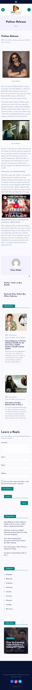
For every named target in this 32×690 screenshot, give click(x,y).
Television (9, 596)
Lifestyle (8, 591)
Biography (9, 574)
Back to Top (17, 686)
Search (8, 496)
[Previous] (23, 623)
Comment (4, 442)
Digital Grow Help (16, 676)
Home (16, 26)
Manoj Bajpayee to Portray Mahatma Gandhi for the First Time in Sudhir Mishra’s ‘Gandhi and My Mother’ (15, 524)
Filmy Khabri (8, 40)
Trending (8, 604)
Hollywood (9, 587)
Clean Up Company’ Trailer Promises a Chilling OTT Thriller (15, 644)
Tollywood (9, 600)
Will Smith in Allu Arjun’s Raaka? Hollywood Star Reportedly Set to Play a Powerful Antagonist (15, 532)
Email (3, 465)
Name (3, 457)
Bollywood (16, 40)
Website (3, 473)
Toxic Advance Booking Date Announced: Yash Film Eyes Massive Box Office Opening (15, 540)
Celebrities (9, 583)
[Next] (26, 623)
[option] (16, 640)
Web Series (9, 609)
